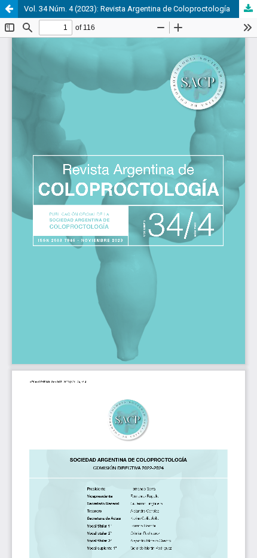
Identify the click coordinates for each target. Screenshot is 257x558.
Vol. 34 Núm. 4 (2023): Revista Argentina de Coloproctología (127, 8)
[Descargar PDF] (248, 9)
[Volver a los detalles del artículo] (9, 9)
